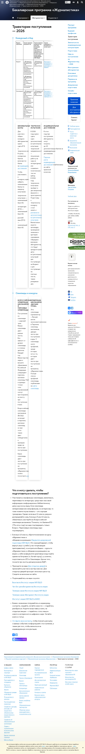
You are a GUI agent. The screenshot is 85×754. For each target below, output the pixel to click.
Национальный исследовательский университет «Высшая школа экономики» (27, 657)
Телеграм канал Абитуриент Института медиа (30, 595)
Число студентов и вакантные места (73, 135)
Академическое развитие (39, 689)
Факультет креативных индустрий (16, 659)
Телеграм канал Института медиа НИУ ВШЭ (29, 590)
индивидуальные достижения (24, 167)
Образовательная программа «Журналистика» (42, 659)
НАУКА (37, 665)
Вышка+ (21, 681)
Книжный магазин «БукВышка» (55, 676)
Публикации (53, 688)
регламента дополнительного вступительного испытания (37, 216)
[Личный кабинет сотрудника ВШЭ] (77, 2)
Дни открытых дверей (36, 566)
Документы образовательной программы (75, 143)
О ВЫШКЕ (8, 665)
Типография (53, 680)
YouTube (72, 300)
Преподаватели (75, 129)
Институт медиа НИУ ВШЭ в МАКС (26, 599)
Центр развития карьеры (24, 697)
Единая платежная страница (9, 736)
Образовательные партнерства (24, 706)
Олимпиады (22, 675)
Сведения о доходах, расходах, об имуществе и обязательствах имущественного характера (10, 712)
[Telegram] (72, 308)
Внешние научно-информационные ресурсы (40, 697)
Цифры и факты (8, 668)
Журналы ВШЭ (54, 685)
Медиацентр (53, 683)
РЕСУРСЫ (53, 665)
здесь (43, 746)
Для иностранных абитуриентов (75, 109)
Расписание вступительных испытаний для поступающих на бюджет (48, 64)
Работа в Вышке (8, 740)
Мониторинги (39, 677)
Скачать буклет (74, 118)
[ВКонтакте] (69, 308)
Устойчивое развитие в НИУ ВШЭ (10, 676)
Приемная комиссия (74, 100)
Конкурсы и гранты (40, 692)
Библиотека (53, 668)
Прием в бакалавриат (25, 678)
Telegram (73, 297)
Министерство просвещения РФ (70, 678)
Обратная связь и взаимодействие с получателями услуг (25, 712)
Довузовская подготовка (23, 671)
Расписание (73, 147)
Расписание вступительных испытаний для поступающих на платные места (48, 94)
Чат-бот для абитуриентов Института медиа (29, 586)
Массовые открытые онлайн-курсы (71, 683)
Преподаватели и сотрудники (9, 681)
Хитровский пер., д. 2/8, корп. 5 (74, 226)
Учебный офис (72, 196)
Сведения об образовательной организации (9, 722)
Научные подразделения (39, 669)
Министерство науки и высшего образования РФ (71, 672)
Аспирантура (23, 688)
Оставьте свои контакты (22, 621)
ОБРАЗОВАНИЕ (25, 665)
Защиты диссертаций (41, 685)
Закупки (6, 690)
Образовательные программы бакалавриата (65, 657)
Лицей (21, 668)
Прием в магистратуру (23, 684)
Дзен (72, 294)
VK (71, 292)
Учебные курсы (74, 126)
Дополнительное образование (24, 692)
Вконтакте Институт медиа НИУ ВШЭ (27, 582)
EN (69, 2)
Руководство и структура (8, 671)
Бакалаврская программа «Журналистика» (45, 9)
